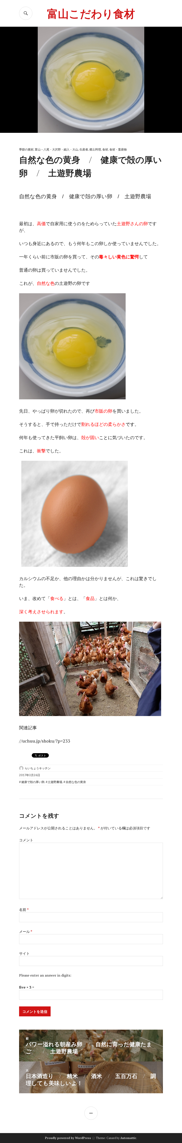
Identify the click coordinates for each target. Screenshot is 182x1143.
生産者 (83, 149)
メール (25, 931)
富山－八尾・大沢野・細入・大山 (56, 149)
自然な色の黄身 (76, 782)
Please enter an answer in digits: (45, 975)
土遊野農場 (55, 782)
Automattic (128, 1138)
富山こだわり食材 (91, 13)
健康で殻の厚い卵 (32, 782)
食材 (105, 149)
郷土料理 (95, 149)
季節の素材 (26, 149)
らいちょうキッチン (38, 768)
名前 (24, 909)
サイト (24, 953)
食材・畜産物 (118, 149)
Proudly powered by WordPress (68, 1138)
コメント (26, 840)
